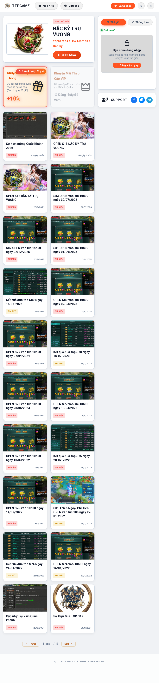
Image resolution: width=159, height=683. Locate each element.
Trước (32, 643)
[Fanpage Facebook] (134, 100)
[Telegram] (149, 100)
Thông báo (142, 22)
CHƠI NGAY (69, 55)
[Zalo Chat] (142, 100)
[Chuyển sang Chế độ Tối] (141, 5)
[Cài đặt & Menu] (150, 5)
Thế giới (115, 22)
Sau (66, 643)
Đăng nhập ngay (129, 65)
